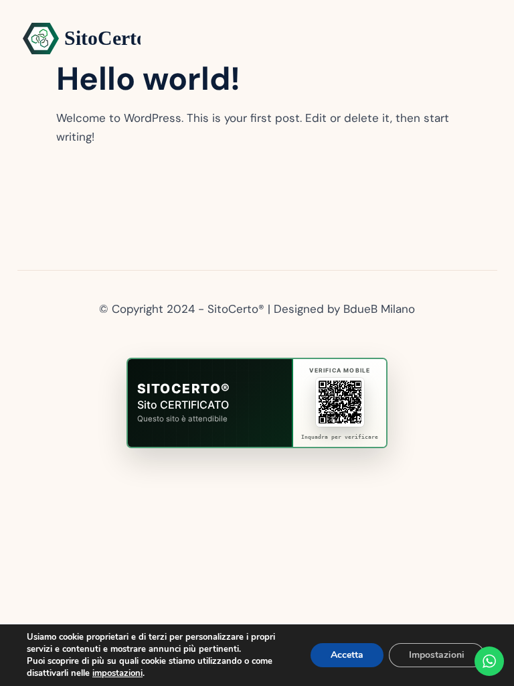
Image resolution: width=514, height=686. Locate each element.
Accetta (347, 654)
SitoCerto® (184, 389)
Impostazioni (436, 654)
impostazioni (117, 673)
